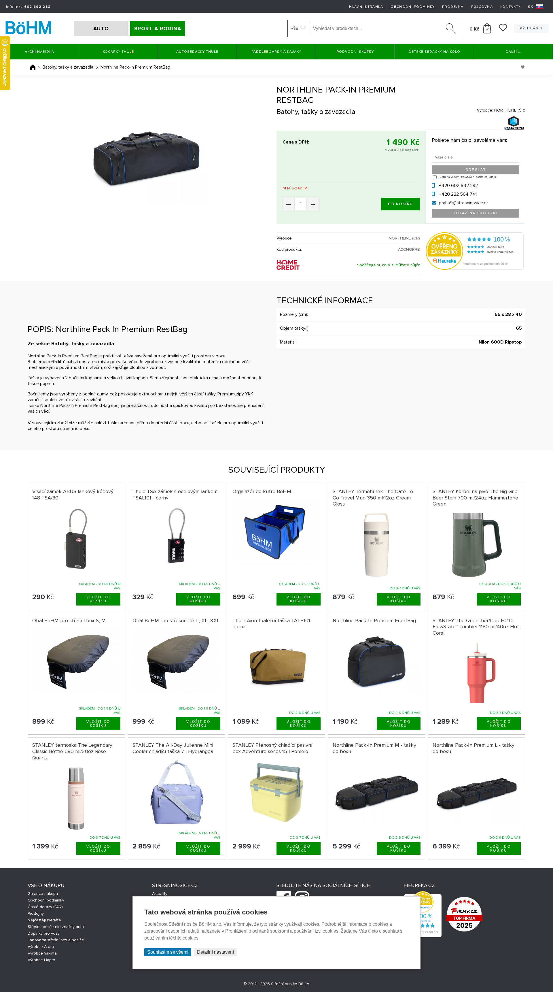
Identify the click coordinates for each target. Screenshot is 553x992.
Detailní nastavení (215, 952)
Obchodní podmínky (413, 7)
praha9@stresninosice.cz (463, 203)
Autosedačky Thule (197, 52)
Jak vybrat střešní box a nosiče (56, 940)
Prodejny (36, 913)
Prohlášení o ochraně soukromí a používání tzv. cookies (281, 931)
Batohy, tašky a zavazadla (68, 67)
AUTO (101, 28)
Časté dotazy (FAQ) (45, 906)
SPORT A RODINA (157, 28)
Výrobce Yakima (42, 953)
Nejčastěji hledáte (44, 920)
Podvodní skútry (355, 52)
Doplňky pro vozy (44, 933)
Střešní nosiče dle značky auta (56, 926)
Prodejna (452, 7)
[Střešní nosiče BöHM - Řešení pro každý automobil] (28, 28)
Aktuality (159, 893)
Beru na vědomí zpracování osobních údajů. (468, 177)
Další (513, 52)
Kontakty (510, 7)
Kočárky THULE (118, 52)
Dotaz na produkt (475, 213)
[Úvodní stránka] (32, 67)
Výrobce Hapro (41, 959)
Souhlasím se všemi (167, 952)
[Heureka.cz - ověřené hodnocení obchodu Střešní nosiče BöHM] (475, 268)
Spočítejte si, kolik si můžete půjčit (388, 265)
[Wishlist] (503, 30)
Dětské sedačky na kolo (434, 52)
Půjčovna (482, 7)
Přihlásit (531, 28)
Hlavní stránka (366, 7)
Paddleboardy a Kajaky (276, 52)
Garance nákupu (43, 893)
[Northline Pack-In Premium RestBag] (146, 159)
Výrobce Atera (41, 946)
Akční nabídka (39, 52)
